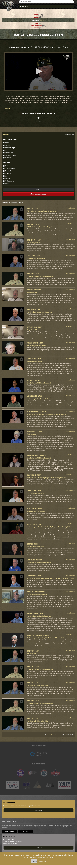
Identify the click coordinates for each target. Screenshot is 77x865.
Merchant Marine (10, 155)
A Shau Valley (9, 181)
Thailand (8, 173)
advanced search (39, 194)
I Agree (34, 861)
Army (7, 143)
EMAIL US (38, 848)
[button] (38, 71)
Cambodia (8, 171)
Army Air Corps (10, 148)
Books (25, 832)
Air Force (8, 158)
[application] (38, 71)
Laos (6, 176)
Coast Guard (9, 153)
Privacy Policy (42, 861)
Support (38, 810)
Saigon (7, 178)
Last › (56, 734)
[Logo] (66, 57)
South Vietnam (10, 168)
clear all (38, 189)
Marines (7, 145)
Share (6, 108)
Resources (9, 832)
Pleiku (7, 183)
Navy (6, 150)
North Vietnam (9, 166)
